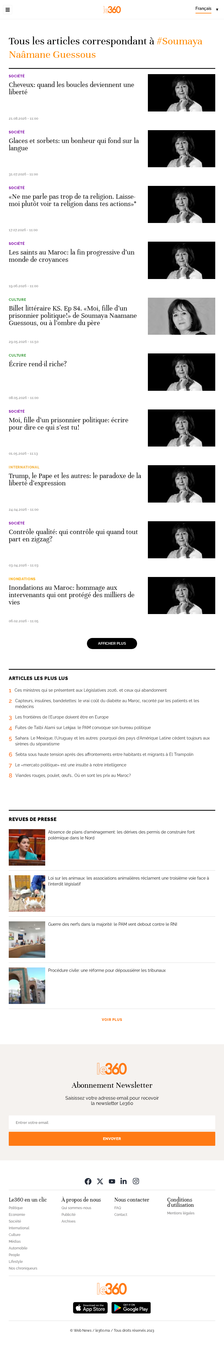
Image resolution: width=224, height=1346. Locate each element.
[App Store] (90, 1307)
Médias (15, 1241)
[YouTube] (112, 1181)
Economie (17, 1215)
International (24, 467)
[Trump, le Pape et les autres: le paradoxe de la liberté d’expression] (181, 483)
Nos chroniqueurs (23, 1268)
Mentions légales (181, 1213)
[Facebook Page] (88, 1181)
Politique (16, 1208)
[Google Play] (131, 1307)
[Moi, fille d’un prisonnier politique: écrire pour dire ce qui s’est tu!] (181, 428)
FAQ (117, 1208)
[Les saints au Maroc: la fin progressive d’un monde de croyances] (181, 260)
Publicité (69, 1215)
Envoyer (112, 1138)
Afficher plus (112, 643)
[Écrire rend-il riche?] (181, 371)
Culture (17, 300)
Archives (69, 1221)
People (14, 1255)
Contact (120, 1215)
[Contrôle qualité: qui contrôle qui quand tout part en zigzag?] (181, 539)
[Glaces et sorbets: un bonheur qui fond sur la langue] (181, 148)
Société (17, 76)
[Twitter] (100, 1181)
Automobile (18, 1248)
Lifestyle (16, 1262)
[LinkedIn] (123, 1181)
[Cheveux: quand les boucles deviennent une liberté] (181, 92)
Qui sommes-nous (76, 1208)
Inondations (22, 579)
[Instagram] (135, 1181)
